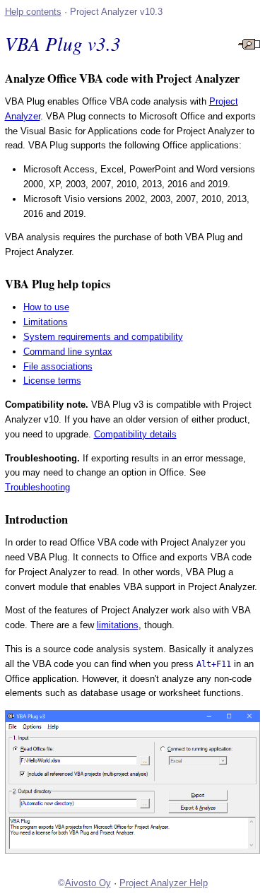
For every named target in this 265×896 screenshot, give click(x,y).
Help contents (33, 11)
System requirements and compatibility (103, 336)
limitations (118, 625)
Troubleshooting (37, 487)
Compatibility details (135, 434)
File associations (58, 366)
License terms (52, 380)
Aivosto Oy (88, 883)
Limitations (45, 322)
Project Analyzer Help (163, 883)
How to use (46, 307)
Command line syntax (67, 351)
